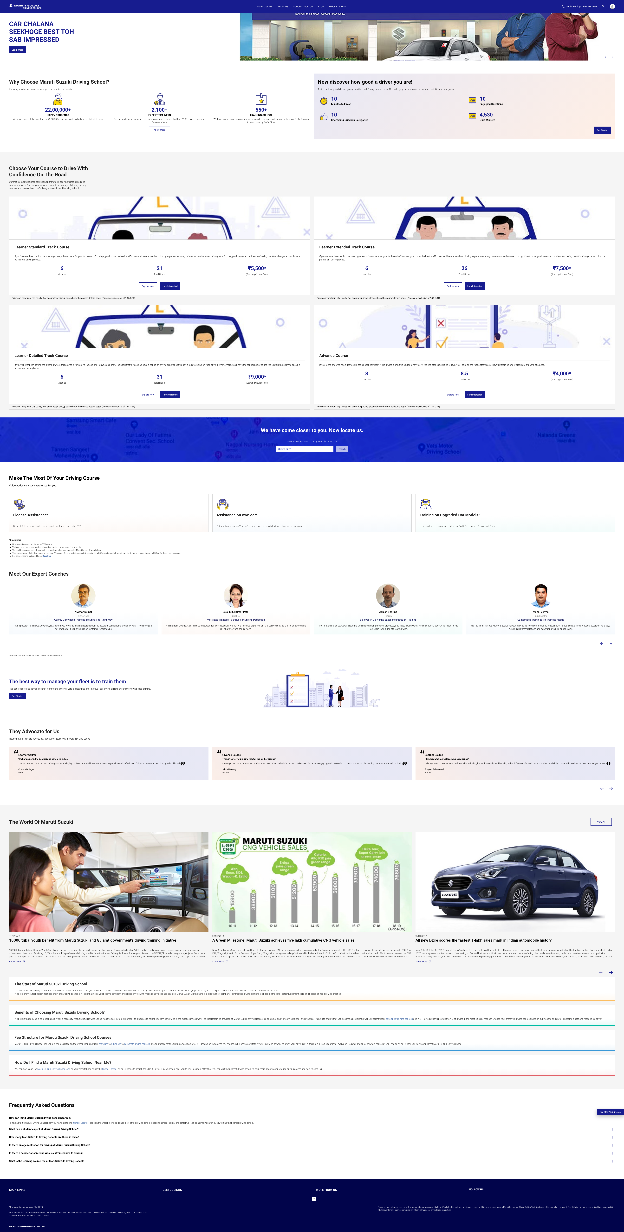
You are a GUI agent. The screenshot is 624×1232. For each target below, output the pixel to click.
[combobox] (304, 449)
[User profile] (612, 6)
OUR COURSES (264, 6)
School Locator (109, 1069)
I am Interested (170, 286)
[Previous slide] (605, 57)
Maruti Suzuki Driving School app (53, 1069)
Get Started (602, 130)
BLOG (321, 6)
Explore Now (148, 286)
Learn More (17, 43)
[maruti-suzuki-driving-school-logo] (25, 6)
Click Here (46, 556)
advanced (116, 1044)
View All (601, 822)
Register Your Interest (610, 1112)
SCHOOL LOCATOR (303, 6)
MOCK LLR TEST (337, 6)
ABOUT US (283, 6)
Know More (159, 130)
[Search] (603, 6)
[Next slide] (612, 57)
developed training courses (399, 1019)
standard (103, 1044)
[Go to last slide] (601, 643)
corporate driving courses (137, 1044)
